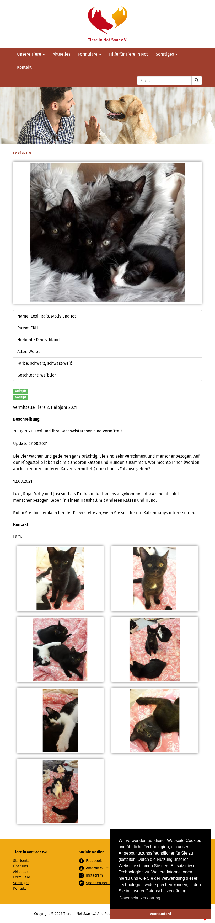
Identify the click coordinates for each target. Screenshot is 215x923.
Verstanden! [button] (160, 913)
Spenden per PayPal (102, 883)
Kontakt (24, 67)
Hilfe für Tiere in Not (128, 54)
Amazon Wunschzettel (104, 868)
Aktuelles (61, 54)
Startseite (21, 860)
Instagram (94, 875)
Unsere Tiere (29, 54)
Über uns (20, 866)
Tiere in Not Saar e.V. (107, 24)
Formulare (88, 54)
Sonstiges (165, 54)
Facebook (94, 860)
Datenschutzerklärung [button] (139, 898)
